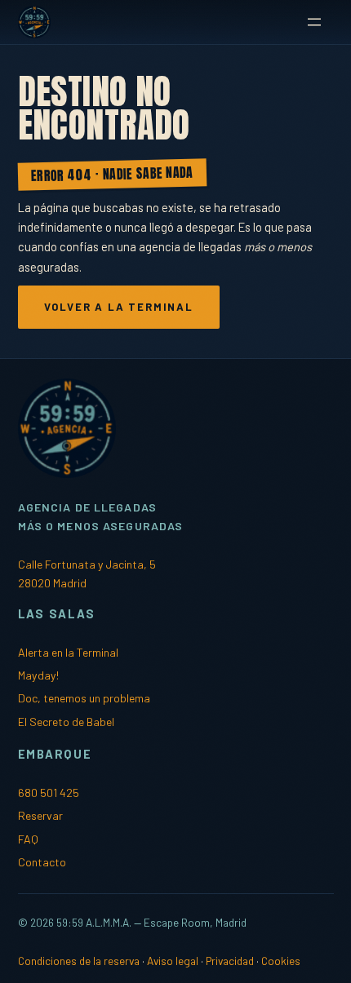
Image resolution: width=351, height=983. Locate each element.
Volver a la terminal (118, 306)
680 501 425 (48, 792)
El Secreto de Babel (66, 721)
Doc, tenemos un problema (84, 698)
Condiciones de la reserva (79, 961)
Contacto (42, 862)
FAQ (28, 839)
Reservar (40, 815)
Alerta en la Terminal (68, 652)
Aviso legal (172, 961)
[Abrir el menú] (314, 22)
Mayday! (38, 675)
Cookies (280, 961)
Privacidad (230, 961)
